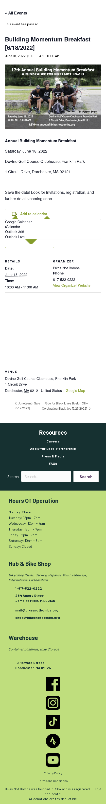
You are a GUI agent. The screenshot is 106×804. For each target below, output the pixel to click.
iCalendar (12, 226)
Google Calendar (18, 221)
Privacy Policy (53, 773)
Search (13, 476)
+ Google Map (74, 390)
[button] (86, 476)
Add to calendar (33, 214)
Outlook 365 (14, 231)
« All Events (16, 13)
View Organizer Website (71, 285)
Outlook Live (15, 236)
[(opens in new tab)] (53, 683)
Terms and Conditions (53, 780)
